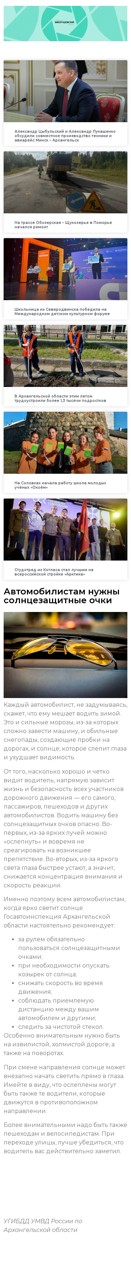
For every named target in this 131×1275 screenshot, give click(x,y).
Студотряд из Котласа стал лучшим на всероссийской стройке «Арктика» (54, 572)
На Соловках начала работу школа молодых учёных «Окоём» (60, 485)
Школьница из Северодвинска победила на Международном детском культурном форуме (62, 311)
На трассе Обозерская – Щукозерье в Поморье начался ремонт (63, 224)
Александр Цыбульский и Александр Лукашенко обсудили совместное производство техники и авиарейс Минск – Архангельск (65, 136)
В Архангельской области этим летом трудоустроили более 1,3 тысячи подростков (60, 398)
